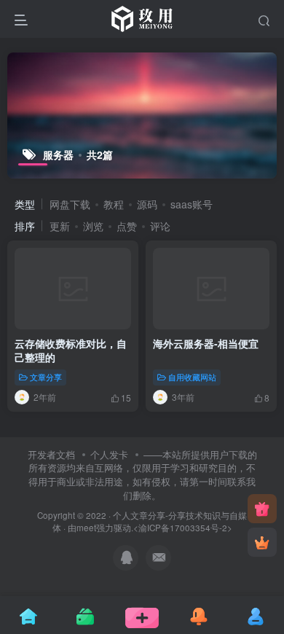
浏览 (93, 226)
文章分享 (46, 377)
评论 (160, 226)
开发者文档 (51, 454)
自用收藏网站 (192, 377)
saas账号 (191, 204)
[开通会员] (262, 542)
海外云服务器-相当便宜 (206, 343)
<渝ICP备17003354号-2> (182, 527)
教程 (113, 204)
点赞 (127, 226)
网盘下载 (70, 204)
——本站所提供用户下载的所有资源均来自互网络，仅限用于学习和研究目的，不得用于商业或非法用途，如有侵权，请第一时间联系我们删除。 (142, 474)
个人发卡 (109, 454)
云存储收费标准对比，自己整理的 (71, 350)
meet (86, 527)
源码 (147, 204)
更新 (60, 226)
